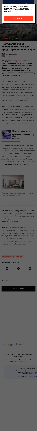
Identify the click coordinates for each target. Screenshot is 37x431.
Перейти (18, 18)
